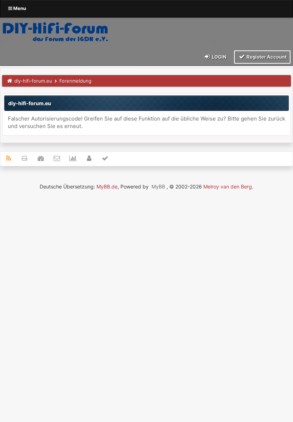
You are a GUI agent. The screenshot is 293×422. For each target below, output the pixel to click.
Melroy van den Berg (227, 186)
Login (219, 57)
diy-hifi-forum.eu (33, 81)
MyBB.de (107, 186)
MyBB (158, 186)
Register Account (266, 57)
